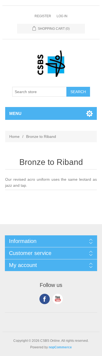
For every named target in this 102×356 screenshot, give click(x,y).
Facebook (44, 299)
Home (14, 136)
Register (43, 16)
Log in (62, 16)
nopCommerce (60, 347)
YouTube (57, 299)
